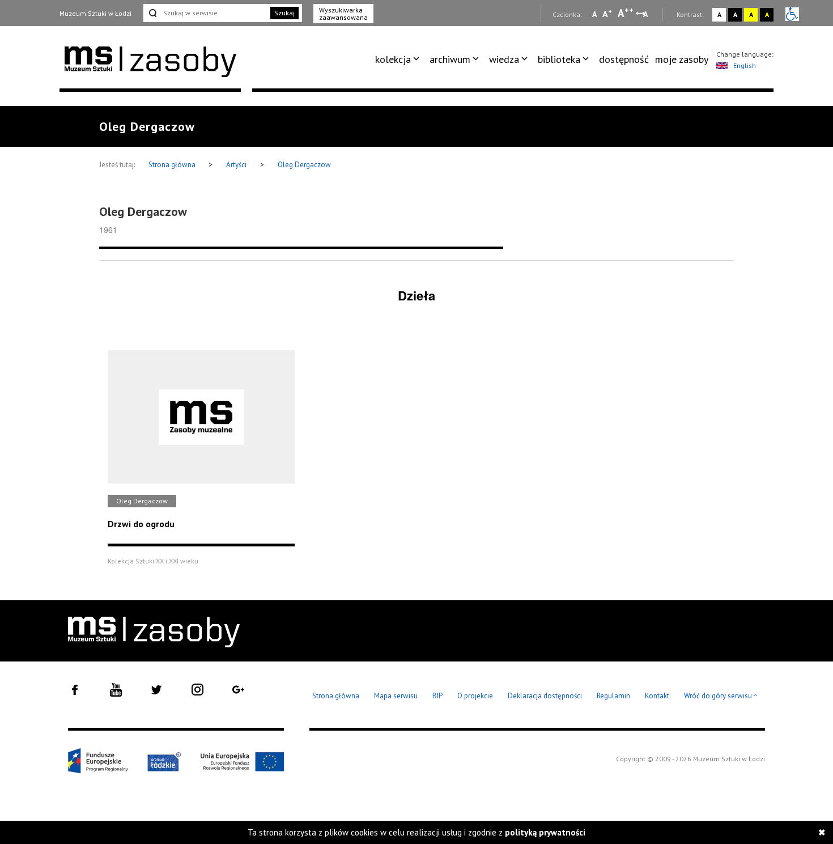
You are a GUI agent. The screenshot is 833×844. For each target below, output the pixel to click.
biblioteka (559, 59)
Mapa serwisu (396, 696)
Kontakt (657, 696)
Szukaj (284, 13)
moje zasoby (681, 59)
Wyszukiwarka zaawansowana (343, 14)
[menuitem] (399, 59)
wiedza (504, 59)
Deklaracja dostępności (545, 696)
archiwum (450, 59)
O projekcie (475, 696)
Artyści (236, 164)
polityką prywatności (545, 832)
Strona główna (172, 164)
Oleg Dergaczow (304, 164)
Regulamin (613, 696)
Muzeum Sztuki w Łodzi (95, 13)
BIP (437, 696)
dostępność (624, 59)
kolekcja (393, 59)
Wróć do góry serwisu (721, 696)
